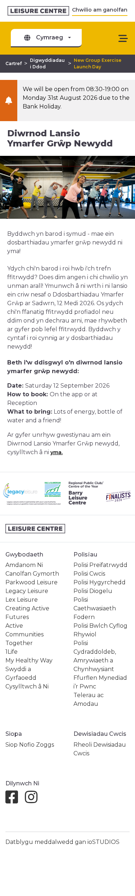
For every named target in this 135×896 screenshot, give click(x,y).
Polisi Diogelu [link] (92, 591)
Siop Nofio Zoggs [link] (29, 744)
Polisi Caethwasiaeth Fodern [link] (94, 608)
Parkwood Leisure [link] (31, 582)
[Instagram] (34, 800)
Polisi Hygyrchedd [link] (99, 582)
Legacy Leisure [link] (26, 591)
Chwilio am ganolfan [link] (99, 10)
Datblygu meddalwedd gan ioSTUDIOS (62, 842)
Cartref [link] (13, 63)
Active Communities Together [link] (24, 634)
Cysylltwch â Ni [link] (27, 686)
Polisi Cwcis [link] (89, 573)
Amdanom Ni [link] (24, 565)
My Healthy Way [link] (29, 660)
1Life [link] (11, 651)
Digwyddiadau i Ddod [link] (47, 63)
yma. (56, 452)
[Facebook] (14, 800)
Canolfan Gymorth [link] (32, 573)
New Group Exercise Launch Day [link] (97, 63)
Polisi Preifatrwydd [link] (100, 565)
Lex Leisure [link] (21, 599)
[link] (38, 11)
